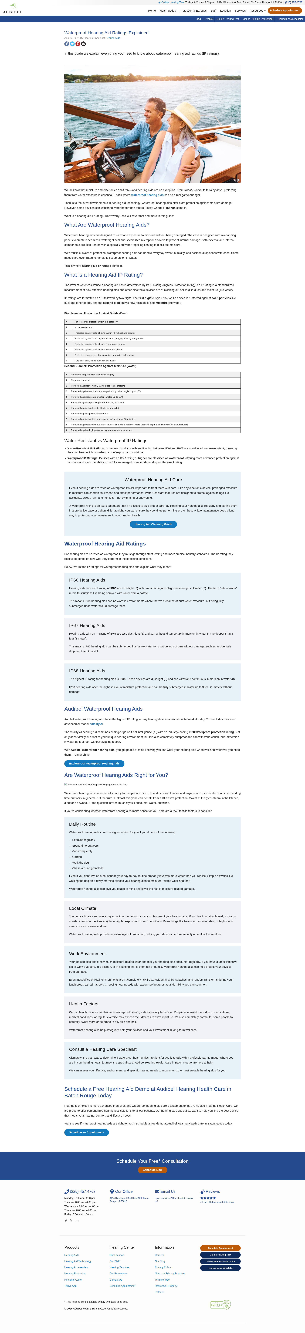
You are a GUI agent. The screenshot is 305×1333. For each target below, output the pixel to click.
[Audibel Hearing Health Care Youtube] (77, 1221)
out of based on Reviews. (217, 1196)
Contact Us (116, 1279)
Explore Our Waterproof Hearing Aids (94, 763)
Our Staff (114, 1261)
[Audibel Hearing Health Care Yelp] (71, 1221)
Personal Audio (73, 1279)
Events (209, 19)
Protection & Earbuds (193, 10)
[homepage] (12, 8)
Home (152, 10)
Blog (198, 19)
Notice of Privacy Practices (170, 1273)
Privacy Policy (163, 1267)
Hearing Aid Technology (77, 1261)
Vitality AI (96, 724)
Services (240, 10)
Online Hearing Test (172, 2)
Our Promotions (118, 1273)
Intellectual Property (166, 1286)
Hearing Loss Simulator (290, 19)
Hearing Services (119, 1267)
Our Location (117, 1255)
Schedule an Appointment (86, 1132)
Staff (213, 10)
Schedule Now (152, 1169)
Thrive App (70, 1286)
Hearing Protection (74, 1273)
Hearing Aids (168, 10)
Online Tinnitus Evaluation (258, 19)
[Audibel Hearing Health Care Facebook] (66, 1221)
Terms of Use (162, 1279)
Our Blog (160, 1261)
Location (225, 10)
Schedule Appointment (284, 10)
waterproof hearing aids (147, 195)
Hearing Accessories (76, 1267)
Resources (257, 10)
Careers (159, 1255)
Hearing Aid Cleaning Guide (153, 524)
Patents (159, 1292)
